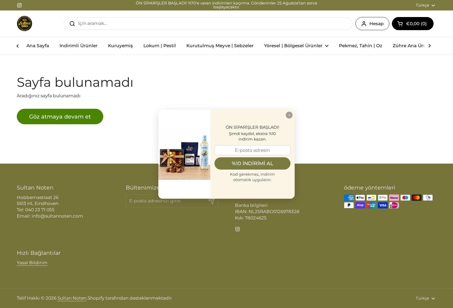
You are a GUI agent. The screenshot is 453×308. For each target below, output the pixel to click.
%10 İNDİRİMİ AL (252, 163)
